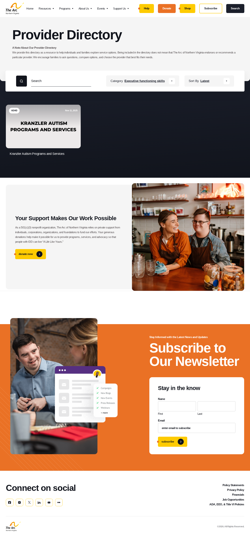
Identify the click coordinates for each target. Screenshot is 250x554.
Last (199, 413)
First (160, 413)
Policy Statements (233, 485)
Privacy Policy (235, 489)
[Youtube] (49, 502)
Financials (238, 494)
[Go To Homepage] (13, 526)
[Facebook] (10, 502)
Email (161, 420)
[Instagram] (19, 502)
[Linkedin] (39, 502)
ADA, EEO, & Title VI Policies (226, 504)
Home (29, 8)
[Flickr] (59, 502)
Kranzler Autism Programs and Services (37, 154)
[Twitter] (29, 502)
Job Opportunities (233, 499)
